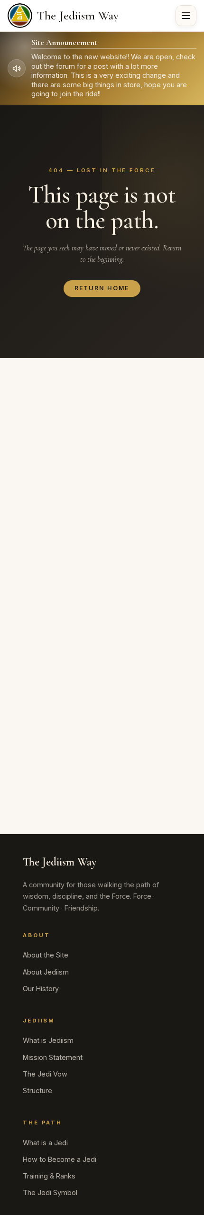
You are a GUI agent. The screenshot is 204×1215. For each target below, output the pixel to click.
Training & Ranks (49, 1176)
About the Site (45, 955)
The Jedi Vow (45, 1074)
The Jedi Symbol (50, 1192)
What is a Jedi (45, 1143)
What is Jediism (48, 1040)
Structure (37, 1090)
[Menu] (186, 15)
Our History (41, 989)
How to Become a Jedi (59, 1159)
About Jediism (46, 972)
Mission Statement (53, 1057)
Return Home (102, 288)
